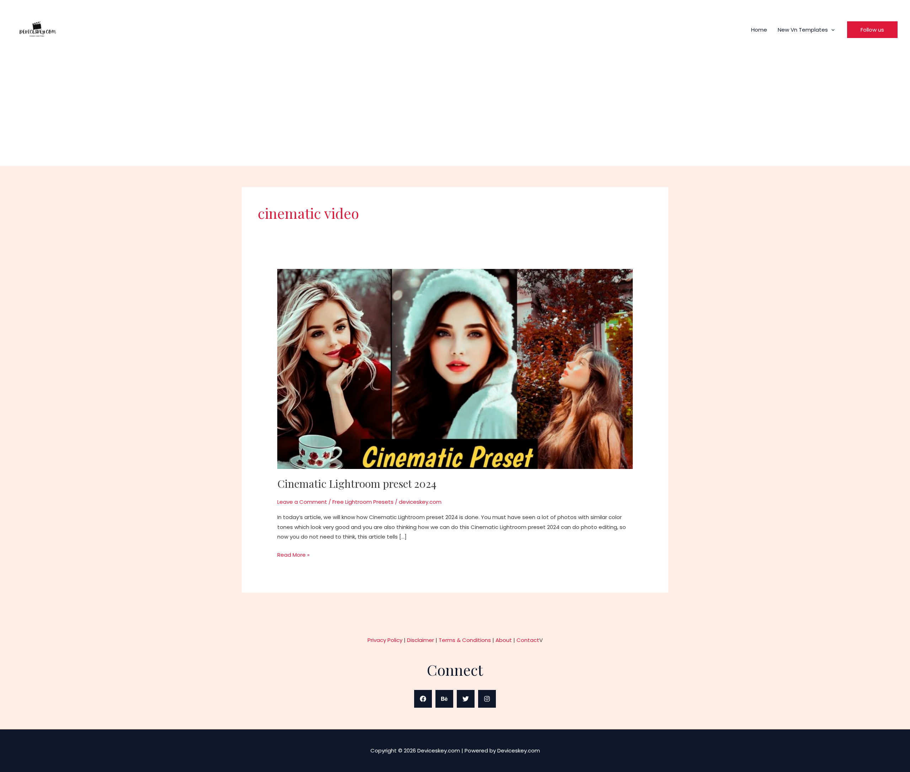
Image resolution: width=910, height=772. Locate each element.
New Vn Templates (803, 29)
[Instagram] (487, 699)
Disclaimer (420, 640)
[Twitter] (466, 699)
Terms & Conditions (465, 640)
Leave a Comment (302, 502)
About (504, 640)
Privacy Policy (385, 640)
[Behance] (444, 699)
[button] (831, 29)
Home (759, 29)
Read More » (293, 554)
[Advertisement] (455, 107)
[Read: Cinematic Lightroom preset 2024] (455, 368)
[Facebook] (423, 699)
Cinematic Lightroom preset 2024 (357, 483)
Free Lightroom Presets (363, 502)
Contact (527, 640)
